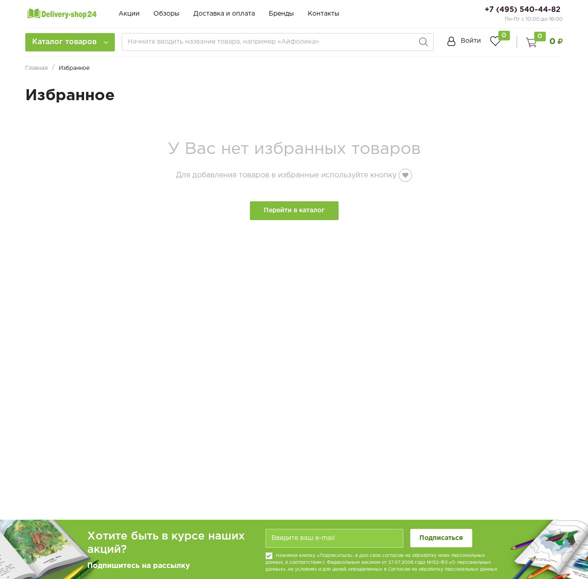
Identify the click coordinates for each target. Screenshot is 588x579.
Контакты (323, 14)
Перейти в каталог (294, 210)
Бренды (281, 14)
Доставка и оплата (224, 14)
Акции (129, 14)
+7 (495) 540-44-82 (522, 9)
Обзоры (166, 14)
